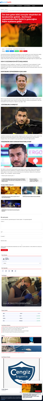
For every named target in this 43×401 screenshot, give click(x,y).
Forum (33, 5)
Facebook (11, 51)
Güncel (6, 9)
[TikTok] (15, 271)
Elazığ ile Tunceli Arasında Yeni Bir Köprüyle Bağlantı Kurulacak (13, 328)
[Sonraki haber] (40, 279)
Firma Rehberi (19, 5)
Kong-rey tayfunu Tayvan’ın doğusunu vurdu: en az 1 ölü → (34, 180)
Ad (2, 231)
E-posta (3, 236)
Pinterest (25, 51)
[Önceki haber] (37, 279)
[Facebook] (3, 271)
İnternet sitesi (4, 240)
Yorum (2, 221)
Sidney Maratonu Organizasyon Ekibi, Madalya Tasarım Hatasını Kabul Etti (15, 327)
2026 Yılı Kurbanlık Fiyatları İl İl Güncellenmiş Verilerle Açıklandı (13, 332)
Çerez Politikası (27, 5)
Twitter (7, 51)
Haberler (2, 9)
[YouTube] (12, 271)
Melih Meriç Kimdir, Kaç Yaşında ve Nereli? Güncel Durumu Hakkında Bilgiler (15, 330)
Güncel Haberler (11, 5)
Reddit (21, 51)
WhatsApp (16, 51)
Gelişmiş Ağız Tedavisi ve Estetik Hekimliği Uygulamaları (12, 329)
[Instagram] (9, 271)
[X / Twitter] (6, 271)
